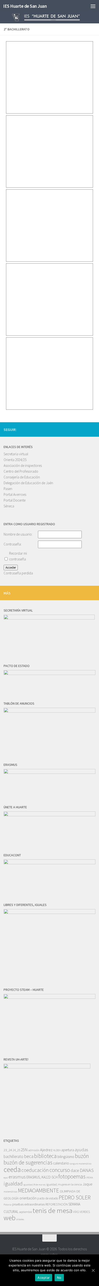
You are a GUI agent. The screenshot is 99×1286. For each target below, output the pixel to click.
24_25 (16, 1150)
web (10, 1217)
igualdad (13, 1183)
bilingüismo (65, 1156)
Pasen (8, 488)
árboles (20, 1219)
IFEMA (89, 1177)
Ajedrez (46, 1149)
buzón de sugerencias (28, 1162)
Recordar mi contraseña (18, 556)
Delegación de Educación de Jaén (28, 483)
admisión (33, 1150)
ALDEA (57, 1150)
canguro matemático (80, 1163)
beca (28, 1156)
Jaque (88, 1184)
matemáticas (10, 1191)
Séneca (9, 506)
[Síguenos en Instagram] (77, 429)
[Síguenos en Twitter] (85, 429)
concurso (60, 1169)
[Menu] (93, 6)
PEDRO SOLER (75, 1197)
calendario (61, 1163)
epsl (6, 1177)
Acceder (11, 567)
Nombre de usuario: (18, 534)
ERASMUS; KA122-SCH (42, 1177)
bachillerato (13, 1156)
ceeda (12, 1169)
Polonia (8, 1204)
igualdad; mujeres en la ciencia (64, 1184)
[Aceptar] (93, 1270)
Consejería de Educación (22, 477)
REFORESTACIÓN (56, 1204)
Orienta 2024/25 (15, 459)
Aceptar (43, 1277)
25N (24, 1149)
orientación (28, 1198)
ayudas (81, 1149)
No (59, 1277)
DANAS (87, 1170)
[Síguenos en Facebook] (92, 429)
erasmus (17, 1177)
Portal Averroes (15, 494)
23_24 (8, 1150)
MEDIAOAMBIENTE (38, 1190)
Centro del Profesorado (21, 471)
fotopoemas (72, 1176)
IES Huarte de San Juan (25, 6)
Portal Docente (14, 500)
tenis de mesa (52, 1210)
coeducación (35, 1170)
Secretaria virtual (16, 454)
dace (75, 1170)
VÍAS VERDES (81, 1212)
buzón (82, 1155)
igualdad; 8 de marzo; (34, 1184)
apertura (67, 1150)
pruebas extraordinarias (28, 1204)
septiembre (25, 1212)
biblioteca (45, 1156)
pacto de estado (47, 1198)
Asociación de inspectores (23, 465)
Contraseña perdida (18, 573)
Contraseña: (13, 544)
